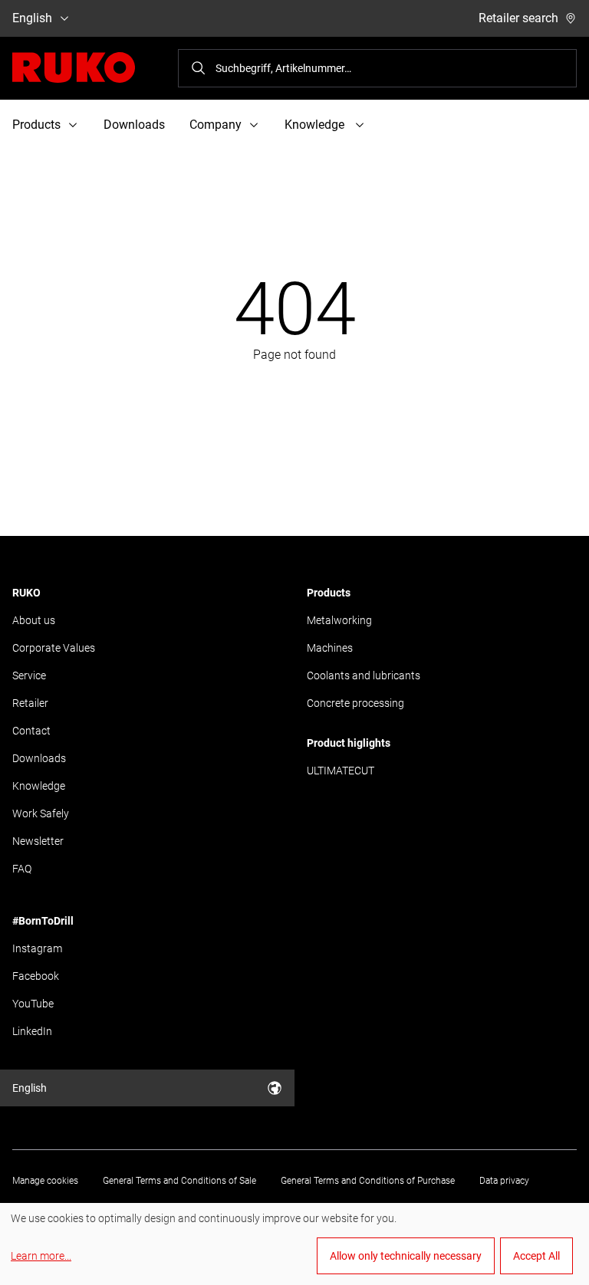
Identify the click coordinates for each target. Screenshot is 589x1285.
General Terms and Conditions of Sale (179, 1180)
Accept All (536, 1256)
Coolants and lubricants (363, 675)
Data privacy (504, 1180)
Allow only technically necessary (406, 1256)
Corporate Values (53, 648)
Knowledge (38, 786)
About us (33, 620)
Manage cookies (45, 1180)
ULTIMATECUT (340, 770)
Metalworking (339, 620)
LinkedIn (32, 1031)
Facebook (35, 976)
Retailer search (518, 18)
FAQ (21, 869)
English (32, 18)
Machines (330, 648)
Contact (31, 731)
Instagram (37, 948)
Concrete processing (355, 703)
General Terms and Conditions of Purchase (368, 1180)
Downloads (134, 124)
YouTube (33, 1003)
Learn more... (41, 1256)
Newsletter (38, 841)
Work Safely (40, 813)
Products (328, 593)
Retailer (30, 703)
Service (29, 675)
